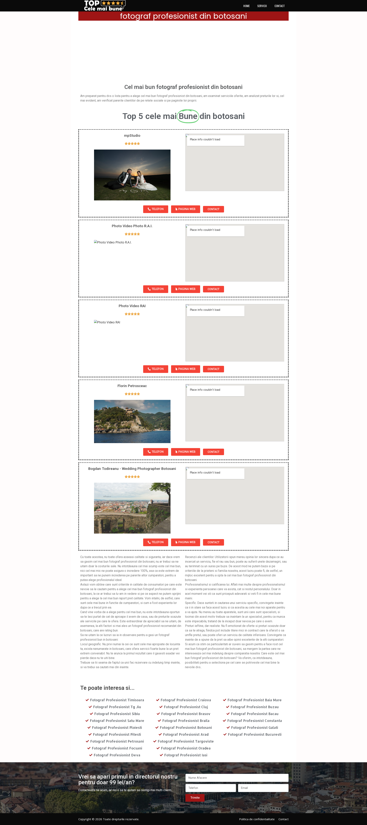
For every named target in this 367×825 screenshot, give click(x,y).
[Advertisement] (183, 53)
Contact (283, 819)
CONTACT (279, 6)
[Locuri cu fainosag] (107, 5)
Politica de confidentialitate (257, 819)
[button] (155, 209)
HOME (246, 6)
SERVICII (262, 6)
